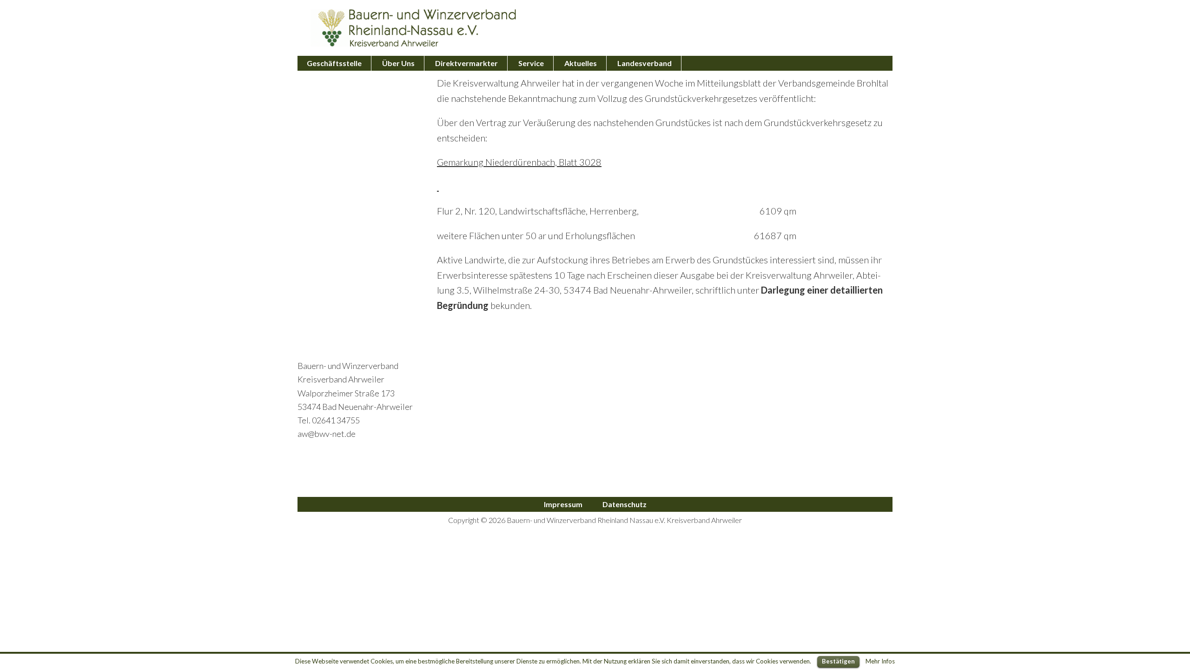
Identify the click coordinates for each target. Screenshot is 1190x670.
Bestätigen (838, 661)
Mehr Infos (880, 661)
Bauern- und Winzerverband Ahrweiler (414, 28)
